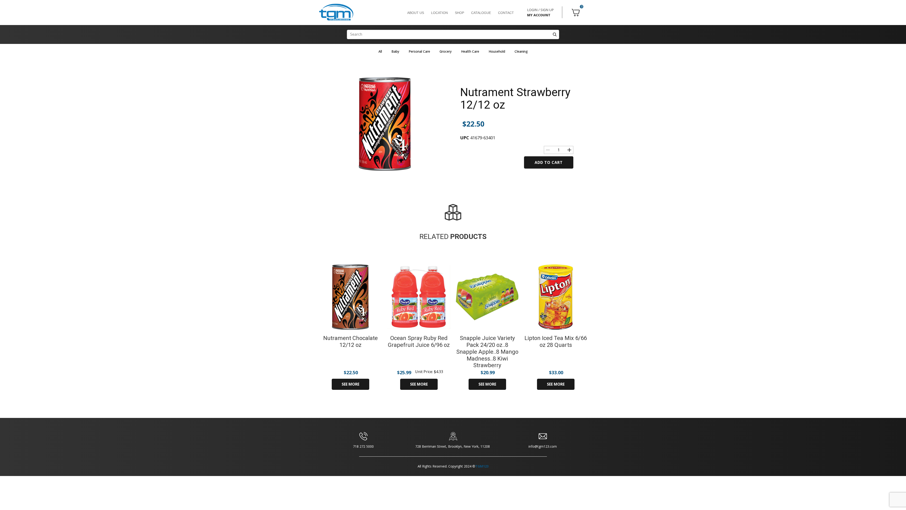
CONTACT (506, 13)
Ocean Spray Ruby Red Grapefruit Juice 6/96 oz (419, 341)
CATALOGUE (481, 13)
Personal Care (419, 51)
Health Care (470, 51)
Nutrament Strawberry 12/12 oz (515, 98)
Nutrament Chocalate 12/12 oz (350, 341)
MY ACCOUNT (538, 15)
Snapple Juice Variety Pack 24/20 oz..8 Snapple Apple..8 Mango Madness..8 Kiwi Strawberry (487, 352)
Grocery (446, 51)
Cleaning (521, 51)
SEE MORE (350, 384)
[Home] (336, 12)
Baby (395, 51)
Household (497, 51)
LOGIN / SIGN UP (540, 10)
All (380, 51)
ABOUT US (415, 13)
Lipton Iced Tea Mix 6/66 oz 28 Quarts (555, 341)
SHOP (459, 13)
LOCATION (439, 13)
